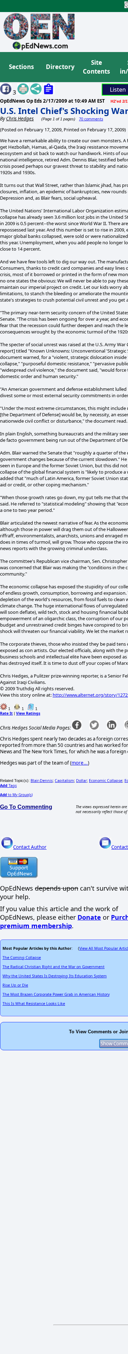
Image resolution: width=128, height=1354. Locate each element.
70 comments (91, 118)
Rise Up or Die (15, 985)
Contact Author (30, 847)
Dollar (81, 780)
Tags (8, 785)
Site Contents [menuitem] (96, 67)
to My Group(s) (16, 794)
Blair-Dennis (42, 780)
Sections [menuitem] (21, 67)
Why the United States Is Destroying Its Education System (54, 975)
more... (79, 763)
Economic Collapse (105, 780)
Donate (89, 917)
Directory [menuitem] (60, 67)
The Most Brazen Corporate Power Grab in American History (56, 994)
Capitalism (64, 780)
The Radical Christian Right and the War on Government (53, 966)
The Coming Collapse (21, 957)
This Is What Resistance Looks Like (33, 1003)
